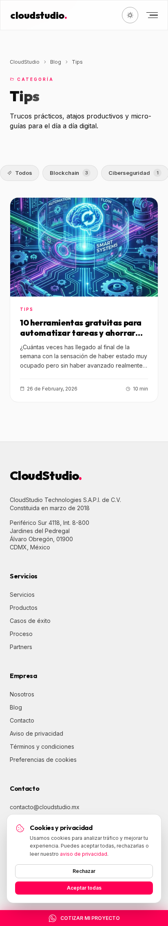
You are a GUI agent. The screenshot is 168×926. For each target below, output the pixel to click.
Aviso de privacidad (36, 733)
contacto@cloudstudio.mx (45, 806)
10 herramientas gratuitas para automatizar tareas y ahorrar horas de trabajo (80, 332)
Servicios (22, 594)
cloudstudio (38, 15)
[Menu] (151, 15)
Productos (24, 607)
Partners (21, 646)
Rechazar (84, 871)
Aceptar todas (84, 888)
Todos (23, 173)
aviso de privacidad (83, 854)
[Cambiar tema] (130, 15)
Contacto (22, 720)
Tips (26, 309)
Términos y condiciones (42, 746)
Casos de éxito (30, 620)
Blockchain (69, 173)
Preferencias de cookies (43, 759)
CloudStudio (25, 62)
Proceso (21, 633)
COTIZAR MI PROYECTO (90, 918)
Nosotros (22, 694)
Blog (55, 62)
